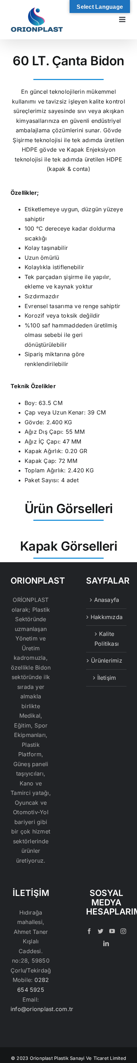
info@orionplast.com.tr (42, 1008)
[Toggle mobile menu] (122, 19)
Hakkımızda (107, 616)
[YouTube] (112, 931)
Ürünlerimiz (106, 660)
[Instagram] (123, 931)
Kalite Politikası (106, 638)
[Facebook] (89, 931)
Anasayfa (106, 599)
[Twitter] (100, 931)
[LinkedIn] (106, 943)
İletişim (106, 677)
